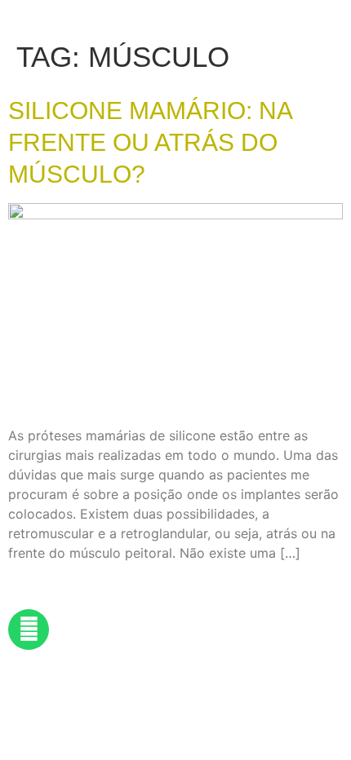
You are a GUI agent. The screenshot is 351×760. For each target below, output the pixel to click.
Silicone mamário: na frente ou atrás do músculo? (149, 142)
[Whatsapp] (28, 629)
